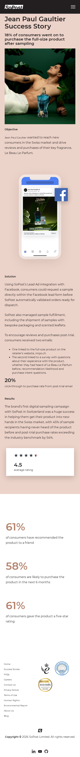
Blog (6, 716)
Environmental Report (16, 705)
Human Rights (12, 700)
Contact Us (10, 685)
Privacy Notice (11, 690)
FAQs (6, 674)
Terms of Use (10, 695)
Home (7, 664)
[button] (73, 7)
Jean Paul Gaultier (15, 137)
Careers (8, 679)
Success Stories (12, 669)
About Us (9, 710)
